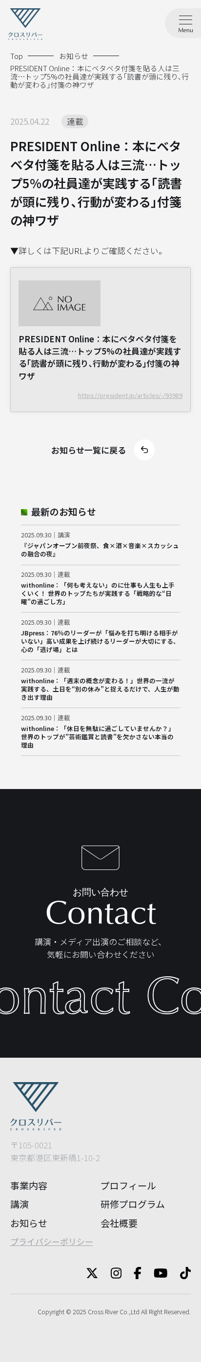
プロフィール (128, 1185)
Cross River (103, 1311)
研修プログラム (132, 1203)
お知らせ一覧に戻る (88, 449)
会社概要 (119, 1222)
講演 (19, 1203)
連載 (75, 121)
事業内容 (28, 1185)
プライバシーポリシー (51, 1241)
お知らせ (28, 1222)
